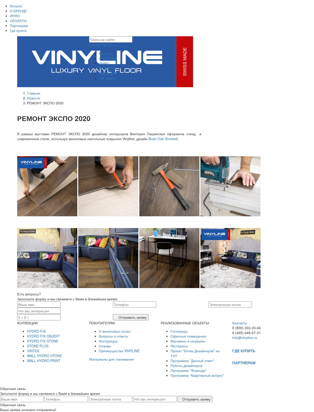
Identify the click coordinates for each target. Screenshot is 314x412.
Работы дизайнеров (186, 365)
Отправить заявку (132, 317)
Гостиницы (179, 331)
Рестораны (179, 345)
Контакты (239, 322)
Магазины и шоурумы (187, 341)
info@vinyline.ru (244, 337)
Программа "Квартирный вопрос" (197, 375)
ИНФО (15, 15)
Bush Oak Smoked (163, 138)
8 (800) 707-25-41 (103, 45)
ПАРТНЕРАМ (244, 362)
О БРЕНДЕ (18, 10)
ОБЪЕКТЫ (18, 20)
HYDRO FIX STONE (42, 341)
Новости (33, 98)
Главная (33, 93)
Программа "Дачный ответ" (192, 360)
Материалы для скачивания (111, 359)
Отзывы (105, 345)
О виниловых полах (115, 331)
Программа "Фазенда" (188, 370)
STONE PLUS (37, 345)
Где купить (18, 30)
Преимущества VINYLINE (119, 350)
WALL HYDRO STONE (44, 355)
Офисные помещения (188, 336)
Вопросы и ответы (113, 336)
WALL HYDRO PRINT (44, 360)
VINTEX (33, 350)
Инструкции (108, 341)
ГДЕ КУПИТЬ (243, 350)
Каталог (16, 5)
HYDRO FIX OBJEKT (43, 336)
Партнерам (19, 25)
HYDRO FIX (36, 331)
